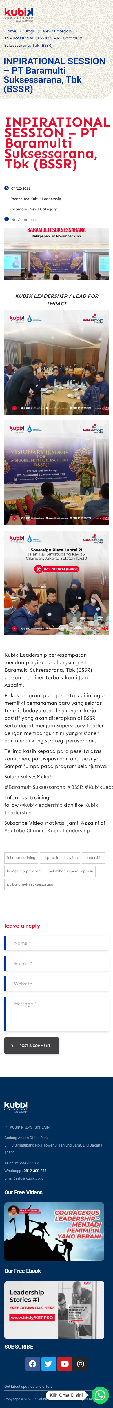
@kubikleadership (41, 805)
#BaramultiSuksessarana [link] (34, 787)
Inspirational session (60, 857)
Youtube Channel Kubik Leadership (47, 830)
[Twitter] (48, 1364)
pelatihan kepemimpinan (71, 871)
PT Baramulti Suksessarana (30, 884)
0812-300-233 (35, 1171)
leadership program (24, 871)
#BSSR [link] (75, 787)
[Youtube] (64, 1364)
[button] (100, 1395)
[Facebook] (32, 1364)
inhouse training (21, 857)
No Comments (24, 219)
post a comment (34, 1046)
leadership (94, 857)
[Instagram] (80, 1364)
